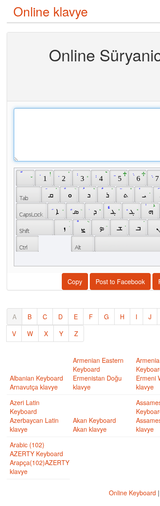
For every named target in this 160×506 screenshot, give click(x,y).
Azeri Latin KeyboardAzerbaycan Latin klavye (34, 416)
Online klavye (50, 11)
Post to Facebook (120, 281)
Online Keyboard (132, 492)
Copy (75, 281)
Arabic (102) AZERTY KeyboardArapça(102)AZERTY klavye (39, 458)
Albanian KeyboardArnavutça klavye (36, 382)
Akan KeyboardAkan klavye (94, 425)
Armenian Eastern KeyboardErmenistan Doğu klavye (98, 373)
